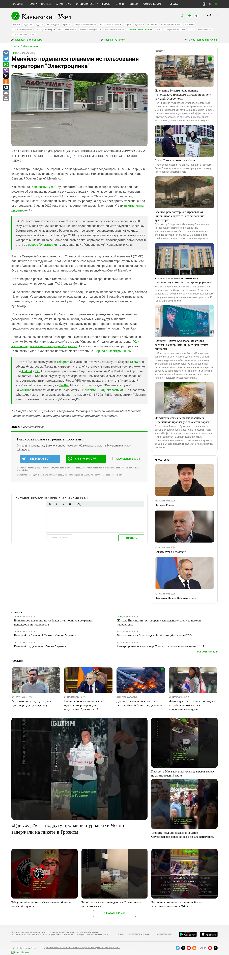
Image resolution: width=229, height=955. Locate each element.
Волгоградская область (110, 24)
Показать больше (114, 913)
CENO (134, 362)
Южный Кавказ (20, 35)
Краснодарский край (45, 29)
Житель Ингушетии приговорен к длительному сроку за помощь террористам (183, 280)
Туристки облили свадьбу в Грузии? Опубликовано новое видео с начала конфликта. (182, 834)
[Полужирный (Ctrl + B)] (49, 504)
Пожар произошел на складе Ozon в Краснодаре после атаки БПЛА (161, 646)
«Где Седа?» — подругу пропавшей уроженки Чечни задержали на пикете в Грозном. (67, 828)
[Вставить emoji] (78, 504)
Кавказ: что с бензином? (28, 39)
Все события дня (207, 651)
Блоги (120, 4)
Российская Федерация (90, 29)
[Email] (6, 93)
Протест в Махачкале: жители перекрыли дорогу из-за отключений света (183, 773)
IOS (37, 371)
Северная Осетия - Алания (140, 29)
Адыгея (39, 24)
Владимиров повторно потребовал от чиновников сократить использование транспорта (179, 216)
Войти (210, 15)
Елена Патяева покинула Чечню (175, 160)
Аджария (28, 24)
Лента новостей (30, 46)
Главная (15, 46)
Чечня (191, 29)
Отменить (131, 538)
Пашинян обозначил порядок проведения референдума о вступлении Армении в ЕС (83, 705)
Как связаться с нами (139, 934)
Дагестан (139, 24)
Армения (67, 24)
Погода (173, 4)
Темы (31, 4)
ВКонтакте (88, 390)
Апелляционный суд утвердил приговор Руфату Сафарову (31, 703)
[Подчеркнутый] (63, 504)
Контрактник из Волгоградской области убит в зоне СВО (154, 635)
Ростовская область (114, 29)
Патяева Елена (164, 505)
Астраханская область (85, 24)
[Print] (6, 99)
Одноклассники (112, 390)
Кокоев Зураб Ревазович (170, 552)
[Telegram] (6, 59)
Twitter (64, 385)
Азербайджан (53, 24)
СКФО (158, 29)
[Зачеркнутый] (70, 504)
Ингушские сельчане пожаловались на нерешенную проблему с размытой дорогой (183, 420)
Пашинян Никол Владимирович (175, 598)
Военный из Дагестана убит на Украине (40, 646)
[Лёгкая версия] (204, 4)
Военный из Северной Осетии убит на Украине (45, 635)
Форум (106, 4)
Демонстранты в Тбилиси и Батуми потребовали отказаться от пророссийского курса (192, 705)
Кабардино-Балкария (171, 24)
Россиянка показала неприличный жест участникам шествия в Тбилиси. (177, 904)
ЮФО (32, 35)
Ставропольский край (175, 29)
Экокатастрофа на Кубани (203, 39)
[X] (6, 76)
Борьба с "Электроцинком (113, 351)
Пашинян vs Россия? (115, 39)
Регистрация (59, 537)
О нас (120, 934)
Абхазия (16, 24)
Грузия (128, 24)
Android (26, 371)
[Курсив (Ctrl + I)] (56, 504)
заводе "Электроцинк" (44, 244)
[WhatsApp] (6, 65)
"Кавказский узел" (43, 187)
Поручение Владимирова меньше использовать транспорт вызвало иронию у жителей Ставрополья (183, 94)
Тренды (46, 4)
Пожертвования (163, 934)
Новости (17, 4)
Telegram (63, 362)
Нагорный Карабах (67, 29)
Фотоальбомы (152, 4)
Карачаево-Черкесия (22, 29)
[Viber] (6, 70)
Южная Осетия (205, 29)
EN (216, 4)
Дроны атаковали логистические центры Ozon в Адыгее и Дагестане (139, 703)
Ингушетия (152, 24)
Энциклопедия (86, 4)
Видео (134, 4)
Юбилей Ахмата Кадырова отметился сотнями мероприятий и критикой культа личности (181, 345)
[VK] (6, 53)
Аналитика (63, 4)
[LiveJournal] (6, 87)
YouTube (25, 390)
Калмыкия (189, 24)
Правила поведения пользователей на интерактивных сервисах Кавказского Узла (82, 947)
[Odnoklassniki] (6, 82)
